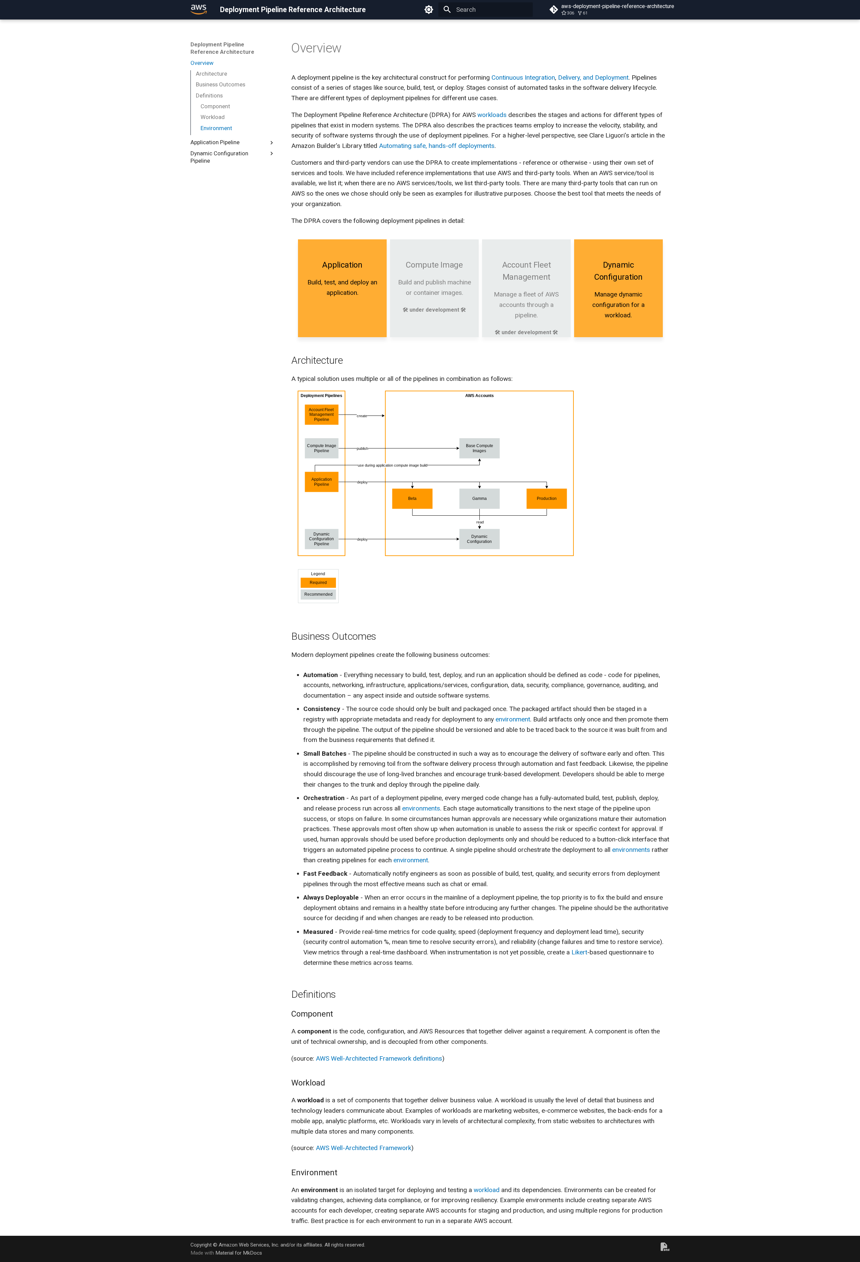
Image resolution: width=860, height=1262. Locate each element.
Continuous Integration (523, 77)
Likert (579, 952)
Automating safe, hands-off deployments (436, 146)
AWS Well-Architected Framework (363, 1148)
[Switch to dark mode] (429, 10)
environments (421, 808)
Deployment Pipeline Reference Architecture (222, 48)
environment (513, 719)
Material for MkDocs (238, 1253)
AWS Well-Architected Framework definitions (379, 1058)
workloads (492, 115)
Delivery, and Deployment (593, 77)
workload (487, 1190)
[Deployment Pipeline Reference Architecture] (198, 10)
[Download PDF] (665, 1248)
